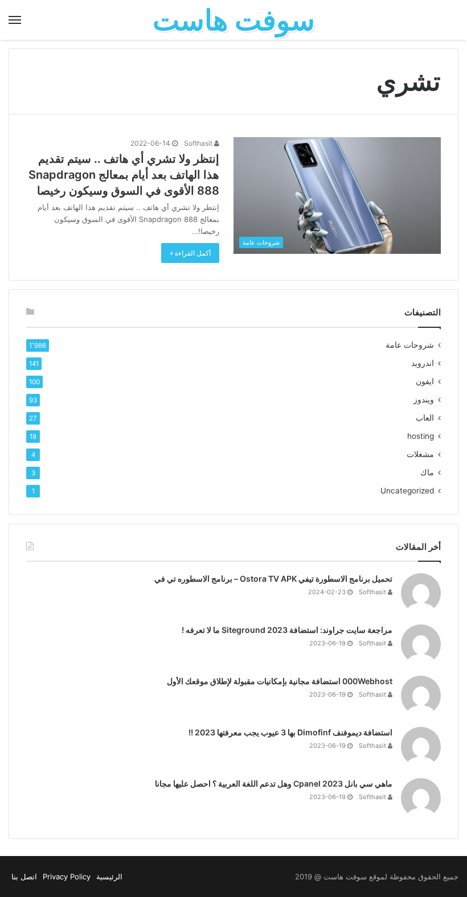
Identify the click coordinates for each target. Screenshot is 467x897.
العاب (425, 417)
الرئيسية (109, 876)
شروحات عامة (410, 344)
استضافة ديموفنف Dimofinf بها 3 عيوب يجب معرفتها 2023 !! (290, 732)
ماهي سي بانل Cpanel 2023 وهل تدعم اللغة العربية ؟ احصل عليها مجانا (273, 783)
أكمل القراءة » (190, 253)
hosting (420, 436)
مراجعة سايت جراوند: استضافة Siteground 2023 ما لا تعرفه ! (287, 630)
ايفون (425, 381)
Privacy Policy (67, 876)
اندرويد (422, 363)
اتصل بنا (24, 876)
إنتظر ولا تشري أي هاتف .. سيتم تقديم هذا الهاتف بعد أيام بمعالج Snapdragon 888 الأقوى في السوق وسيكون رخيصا (123, 174)
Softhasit (199, 143)
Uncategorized (407, 490)
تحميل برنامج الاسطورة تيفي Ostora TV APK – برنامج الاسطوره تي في (273, 578)
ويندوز (423, 399)
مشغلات (420, 454)
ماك (427, 472)
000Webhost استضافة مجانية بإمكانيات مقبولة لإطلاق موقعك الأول (279, 681)
